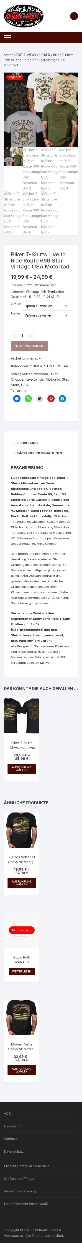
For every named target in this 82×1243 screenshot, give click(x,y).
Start (7, 55)
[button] (70, 80)
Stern (15, 385)
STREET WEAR (25, 55)
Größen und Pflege (19, 1178)
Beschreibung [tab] (25, 443)
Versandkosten (45, 285)
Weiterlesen (21, 971)
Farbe (15, 313)
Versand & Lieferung (20, 1191)
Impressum (12, 1126)
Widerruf (11, 1139)
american (40, 374)
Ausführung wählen (21, 769)
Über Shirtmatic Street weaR (26, 1204)
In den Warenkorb (29, 346)
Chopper (17, 379)
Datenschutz (14, 1151)
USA (24, 385)
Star (65, 379)
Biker (53, 374)
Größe (16, 304)
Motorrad (53, 379)
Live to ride (35, 379)
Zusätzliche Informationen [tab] (37, 453)
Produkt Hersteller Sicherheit (26, 1166)
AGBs (8, 1113)
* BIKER (44, 55)
